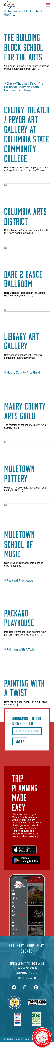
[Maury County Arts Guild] (27, 384)
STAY (20, 945)
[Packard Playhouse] (27, 591)
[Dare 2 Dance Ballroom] (27, 255)
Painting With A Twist (24, 687)
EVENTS (26, 950)
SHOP (30, 945)
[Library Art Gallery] (27, 318)
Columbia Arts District (25, 216)
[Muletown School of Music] (27, 514)
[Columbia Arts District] (27, 193)
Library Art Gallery (21, 340)
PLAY (40, 945)
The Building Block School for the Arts (23, 46)
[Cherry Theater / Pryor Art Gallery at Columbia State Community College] (27, 91)
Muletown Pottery (19, 473)
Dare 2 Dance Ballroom (23, 278)
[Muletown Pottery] (27, 450)
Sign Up (20, 741)
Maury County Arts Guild (25, 410)
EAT (12, 945)
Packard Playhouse (19, 617)
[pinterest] (36, 987)
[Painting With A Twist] (27, 661)
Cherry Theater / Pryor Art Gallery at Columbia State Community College (27, 134)
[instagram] (25, 987)
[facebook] (14, 987)
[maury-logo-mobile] (9, 3)
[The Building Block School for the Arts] (27, 19)
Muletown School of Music (19, 543)
